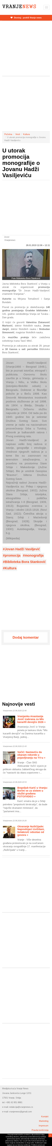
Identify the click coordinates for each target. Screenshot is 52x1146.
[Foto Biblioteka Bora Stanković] (26, 263)
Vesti (17, 134)
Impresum (43, 1125)
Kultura (26, 134)
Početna (8, 134)
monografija (34, 555)
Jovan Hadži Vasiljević (22, 549)
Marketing (43, 1121)
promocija (13, 555)
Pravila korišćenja (40, 1130)
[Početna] (19, 6)
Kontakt (44, 1116)
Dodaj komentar (26, 637)
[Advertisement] (26, 48)
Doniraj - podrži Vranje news (27, 17)
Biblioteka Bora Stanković (25, 562)
